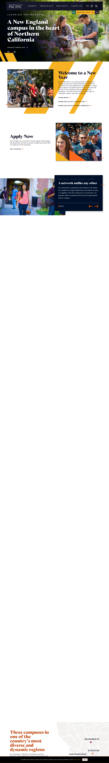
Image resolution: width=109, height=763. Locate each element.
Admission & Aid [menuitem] (46, 6)
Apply (88, 12)
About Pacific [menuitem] (62, 6)
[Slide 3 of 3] (62, 206)
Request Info (81, 12)
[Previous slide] (8, 49)
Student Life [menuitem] (77, 6)
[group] (54, 30)
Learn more (77, 759)
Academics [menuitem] (32, 6)
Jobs (97, 12)
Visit (73, 12)
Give (92, 12)
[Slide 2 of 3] (61, 206)
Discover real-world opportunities (20, 44)
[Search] (96, 6)
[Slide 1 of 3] (59, 206)
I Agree (85, 759)
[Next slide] (14, 49)
